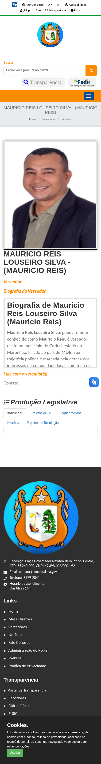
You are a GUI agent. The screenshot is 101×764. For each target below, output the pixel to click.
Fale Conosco (19, 642)
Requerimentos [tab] (70, 413)
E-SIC (13, 714)
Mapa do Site (32, 10)
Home (32, 119)
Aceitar (15, 753)
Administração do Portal (28, 650)
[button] (14, 4)
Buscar (8, 62)
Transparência (46, 82)
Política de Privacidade (27, 666)
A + (50, 4)
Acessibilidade (77, 4)
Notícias (15, 635)
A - (59, 4)
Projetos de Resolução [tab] (43, 423)
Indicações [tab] (15, 413)
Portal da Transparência (27, 690)
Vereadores (49, 119)
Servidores (17, 698)
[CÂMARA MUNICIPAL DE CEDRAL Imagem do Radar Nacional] (82, 82)
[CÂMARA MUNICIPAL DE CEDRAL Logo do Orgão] (50, 34)
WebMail (15, 658)
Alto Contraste (34, 4)
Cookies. (17, 725)
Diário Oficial (19, 706)
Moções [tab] (13, 423)
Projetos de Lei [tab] (41, 413)
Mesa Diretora (20, 619)
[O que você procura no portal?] (91, 70)
